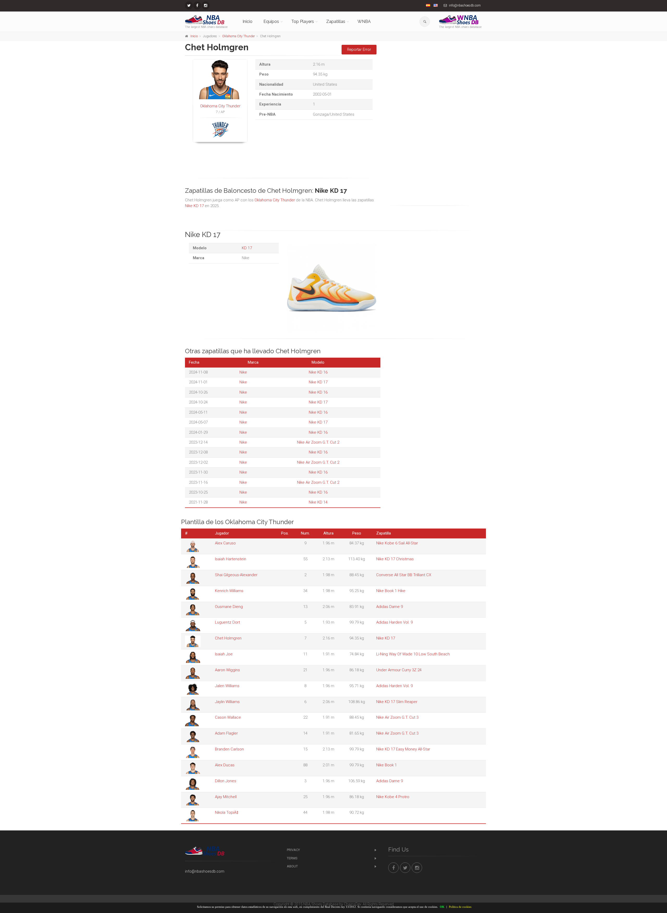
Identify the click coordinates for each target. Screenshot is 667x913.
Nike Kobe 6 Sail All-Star (397, 543)
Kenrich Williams (229, 590)
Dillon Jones (225, 781)
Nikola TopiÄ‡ (226, 812)
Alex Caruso (225, 543)
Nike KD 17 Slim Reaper (396, 701)
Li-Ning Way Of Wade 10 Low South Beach (413, 654)
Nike (243, 372)
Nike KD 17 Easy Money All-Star (403, 749)
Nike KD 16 (318, 372)
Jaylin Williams (227, 701)
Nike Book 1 (386, 765)
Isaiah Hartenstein (230, 559)
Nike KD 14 (318, 502)
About (292, 866)
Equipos (271, 21)
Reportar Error (359, 49)
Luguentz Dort (227, 622)
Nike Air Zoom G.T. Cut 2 (318, 442)
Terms (292, 858)
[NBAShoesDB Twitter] (189, 5)
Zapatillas (335, 21)
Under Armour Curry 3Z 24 (399, 670)
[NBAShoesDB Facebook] (197, 5)
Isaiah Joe (224, 654)
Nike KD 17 (194, 205)
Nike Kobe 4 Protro (392, 796)
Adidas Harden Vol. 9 (394, 622)
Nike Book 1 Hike (390, 590)
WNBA (364, 21)
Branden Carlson (229, 749)
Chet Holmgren (228, 638)
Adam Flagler (226, 733)
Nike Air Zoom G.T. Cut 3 (397, 717)
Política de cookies (460, 906)
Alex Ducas (224, 765)
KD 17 (247, 248)
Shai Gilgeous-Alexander (236, 575)
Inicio (247, 21)
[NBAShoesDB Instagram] (205, 5)
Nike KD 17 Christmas (395, 559)
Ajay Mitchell (226, 796)
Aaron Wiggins (227, 670)
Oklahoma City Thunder (238, 36)
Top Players (302, 21)
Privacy (293, 850)
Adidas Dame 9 (389, 606)
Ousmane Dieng (229, 606)
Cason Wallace (228, 717)
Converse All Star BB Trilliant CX (403, 575)
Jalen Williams (227, 686)
